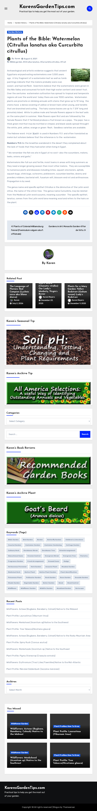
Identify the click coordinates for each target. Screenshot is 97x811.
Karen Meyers (49, 297)
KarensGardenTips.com (47, 6)
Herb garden (36, 567)
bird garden (28, 540)
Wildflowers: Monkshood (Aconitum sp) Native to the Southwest (37, 622)
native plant (30, 572)
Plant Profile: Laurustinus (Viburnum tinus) (27, 616)
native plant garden (47, 572)
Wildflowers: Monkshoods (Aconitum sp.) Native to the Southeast (38, 649)
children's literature (74, 540)
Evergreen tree (69, 556)
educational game (15, 556)
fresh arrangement (35, 561)
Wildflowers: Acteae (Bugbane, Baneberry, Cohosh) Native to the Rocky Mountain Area (48, 636)
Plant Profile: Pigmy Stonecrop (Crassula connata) (30, 656)
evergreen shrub (52, 556)
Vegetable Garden (31, 583)
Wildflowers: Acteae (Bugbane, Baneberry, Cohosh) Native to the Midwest (42, 609)
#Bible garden (16, 62)
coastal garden (14, 545)
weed (61, 583)
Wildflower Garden (19, 724)
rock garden (50, 577)
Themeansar (69, 807)
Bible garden (13, 540)
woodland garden (64, 588)
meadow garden (68, 567)
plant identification (68, 572)
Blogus (56, 807)
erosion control (34, 556)
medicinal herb (14, 572)
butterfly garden (54, 540)
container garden (32, 545)
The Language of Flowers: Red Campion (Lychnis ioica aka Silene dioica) (19, 291)
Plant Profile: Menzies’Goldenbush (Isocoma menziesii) (32, 669)
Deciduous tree (48, 550)
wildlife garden (46, 588)
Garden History (15, 32)
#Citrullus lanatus (31, 62)
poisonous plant (15, 577)
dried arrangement (67, 550)
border (40, 540)
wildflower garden (28, 588)
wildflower (12, 588)
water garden (48, 583)
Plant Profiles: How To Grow (66, 726)
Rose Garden (65, 577)
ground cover (53, 561)
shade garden (14, 583)
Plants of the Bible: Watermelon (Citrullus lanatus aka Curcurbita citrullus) (45, 45)
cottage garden (72, 545)
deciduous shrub (31, 550)
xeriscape (79, 588)
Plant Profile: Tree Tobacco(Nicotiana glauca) (28, 629)
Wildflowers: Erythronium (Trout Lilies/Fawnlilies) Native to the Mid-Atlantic (43, 662)
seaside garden (81, 577)
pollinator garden (33, 577)
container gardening (53, 545)
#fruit (63, 62)
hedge (66, 561)
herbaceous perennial (17, 567)
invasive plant (51, 567)
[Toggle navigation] (6, 8)
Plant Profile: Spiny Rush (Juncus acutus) (26, 642)
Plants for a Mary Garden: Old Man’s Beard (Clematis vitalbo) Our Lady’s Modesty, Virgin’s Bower (48, 286)
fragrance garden (15, 561)
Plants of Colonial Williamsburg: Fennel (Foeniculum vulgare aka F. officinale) (27, 230)
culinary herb (13, 550)
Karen (17, 59)
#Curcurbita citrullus (49, 62)
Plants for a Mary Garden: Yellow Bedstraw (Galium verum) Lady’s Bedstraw (77, 291)
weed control (72, 583)
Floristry (84, 556)
